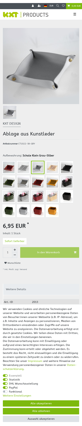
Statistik (14, 379)
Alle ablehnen (41, 411)
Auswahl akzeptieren (41, 418)
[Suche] (58, 6)
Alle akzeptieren (41, 403)
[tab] (41, 289)
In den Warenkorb (48, 252)
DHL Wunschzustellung (23, 383)
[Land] (45, 6)
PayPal (13, 387)
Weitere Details (16, 289)
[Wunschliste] (63, 6)
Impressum (35, 361)
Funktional (15, 391)
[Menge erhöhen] (14, 249)
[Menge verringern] (14, 255)
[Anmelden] (33, 6)
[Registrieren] (39, 6)
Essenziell (15, 375)
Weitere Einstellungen (17, 395)
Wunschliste (14, 263)
